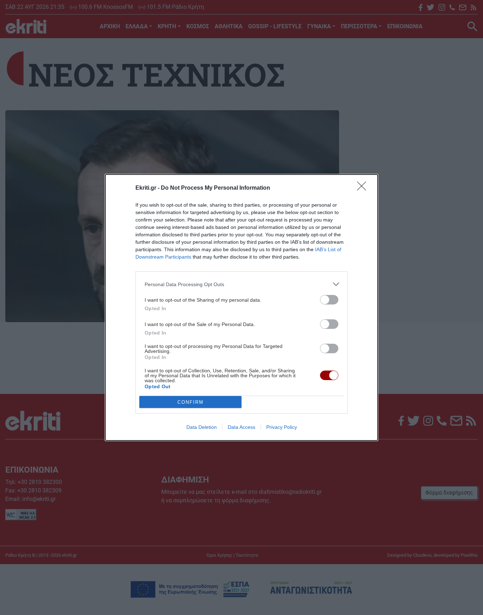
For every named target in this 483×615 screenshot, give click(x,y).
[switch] (329, 299)
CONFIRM (191, 402)
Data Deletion (201, 427)
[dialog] (241, 307)
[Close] (364, 188)
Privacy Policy (281, 427)
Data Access (241, 427)
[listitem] (241, 284)
